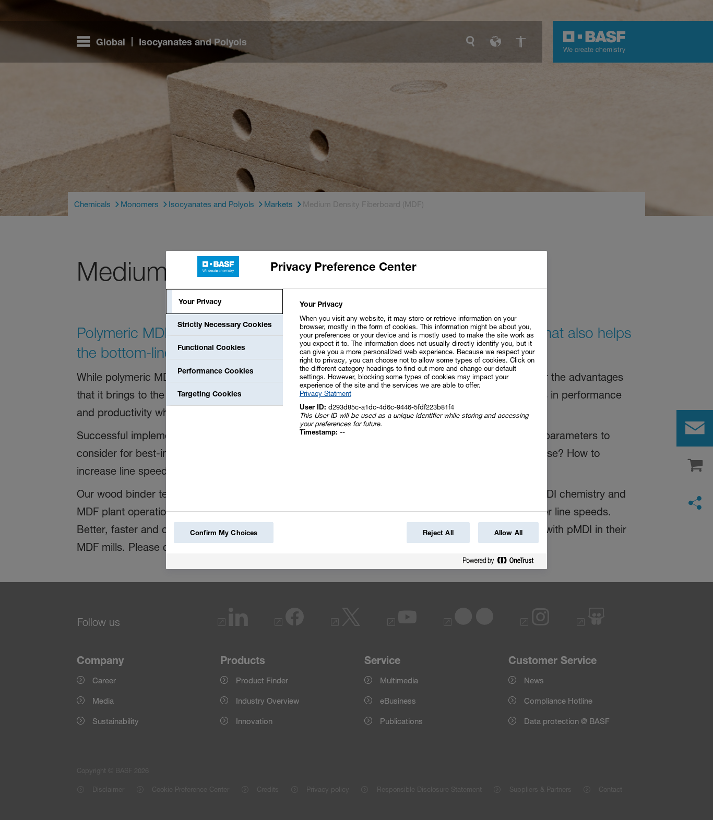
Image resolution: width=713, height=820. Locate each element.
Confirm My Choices (223, 532)
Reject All (438, 532)
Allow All (508, 532)
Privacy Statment (325, 393)
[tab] (224, 301)
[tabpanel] (418, 373)
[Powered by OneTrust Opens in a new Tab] (502, 562)
